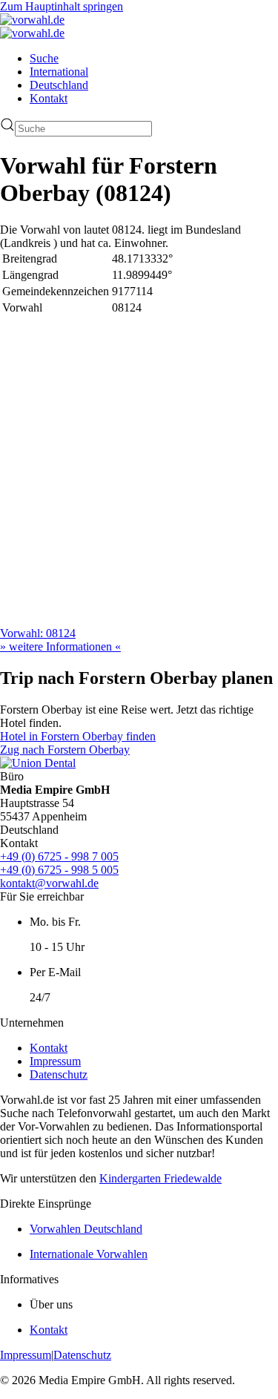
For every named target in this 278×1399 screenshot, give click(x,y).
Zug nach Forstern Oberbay (65, 749)
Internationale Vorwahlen (89, 1254)
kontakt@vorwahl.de (49, 883)
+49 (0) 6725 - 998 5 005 (59, 869)
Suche (44, 58)
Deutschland (59, 85)
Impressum (55, 1061)
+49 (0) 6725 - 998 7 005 (59, 856)
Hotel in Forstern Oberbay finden (78, 736)
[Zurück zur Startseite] (32, 19)
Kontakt (48, 98)
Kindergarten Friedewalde (160, 1178)
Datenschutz (58, 1074)
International (59, 71)
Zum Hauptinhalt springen (61, 6)
